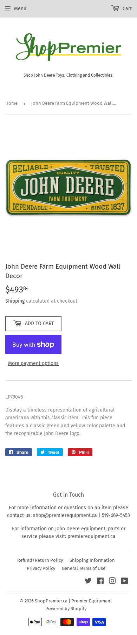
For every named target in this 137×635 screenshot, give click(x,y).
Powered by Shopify (65, 608)
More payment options (33, 363)
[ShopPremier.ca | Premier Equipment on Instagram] (112, 582)
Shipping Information (92, 560)
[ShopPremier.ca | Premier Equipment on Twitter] (88, 582)
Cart (126, 9)
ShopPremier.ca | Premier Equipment (73, 600)
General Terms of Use (83, 568)
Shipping (15, 301)
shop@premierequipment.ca (65, 515)
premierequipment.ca (91, 536)
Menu (20, 9)
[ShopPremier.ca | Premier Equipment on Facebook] (100, 582)
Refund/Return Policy (40, 560)
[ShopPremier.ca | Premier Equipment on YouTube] (124, 582)
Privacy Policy (41, 568)
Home (11, 103)
